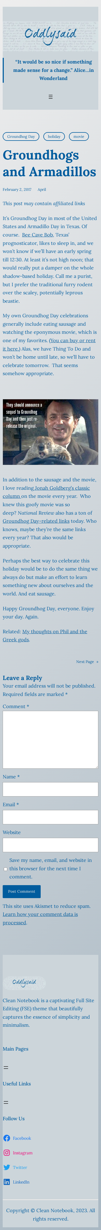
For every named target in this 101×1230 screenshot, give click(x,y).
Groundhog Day (21, 136)
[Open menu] (50, 97)
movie (79, 136)
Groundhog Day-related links (36, 521)
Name (11, 777)
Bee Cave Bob (37, 235)
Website (12, 832)
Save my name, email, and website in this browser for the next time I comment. (50, 868)
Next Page (87, 661)
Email (11, 804)
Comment (16, 706)
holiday (54, 136)
